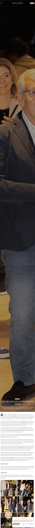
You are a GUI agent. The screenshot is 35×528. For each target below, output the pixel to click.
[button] (33, 518)
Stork (2, 417)
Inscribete (32, 3)
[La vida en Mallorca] (17, 3)
